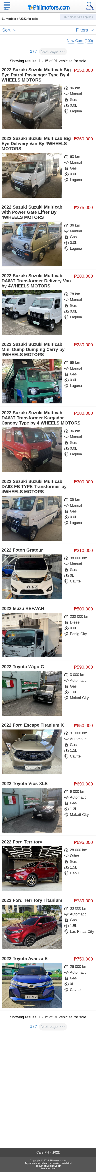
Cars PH (42, 1152)
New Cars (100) (80, 41)
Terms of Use (48, 1168)
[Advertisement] (48, 1091)
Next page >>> (53, 51)
